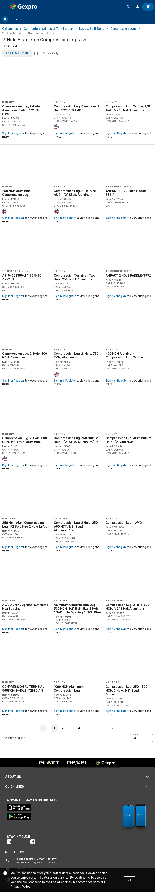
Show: (135, 734)
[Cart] (148, 7)
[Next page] (112, 728)
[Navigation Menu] (5, 6)
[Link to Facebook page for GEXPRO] (42, 841)
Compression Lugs (123, 28)
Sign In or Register (13, 133)
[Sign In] (137, 6)
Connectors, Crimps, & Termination (48, 28)
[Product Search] (128, 6)
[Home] (24, 6)
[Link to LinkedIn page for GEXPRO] (18, 841)
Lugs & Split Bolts (91, 28)
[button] (84, 39)
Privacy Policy (20, 886)
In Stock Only (49, 53)
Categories (10, 28)
